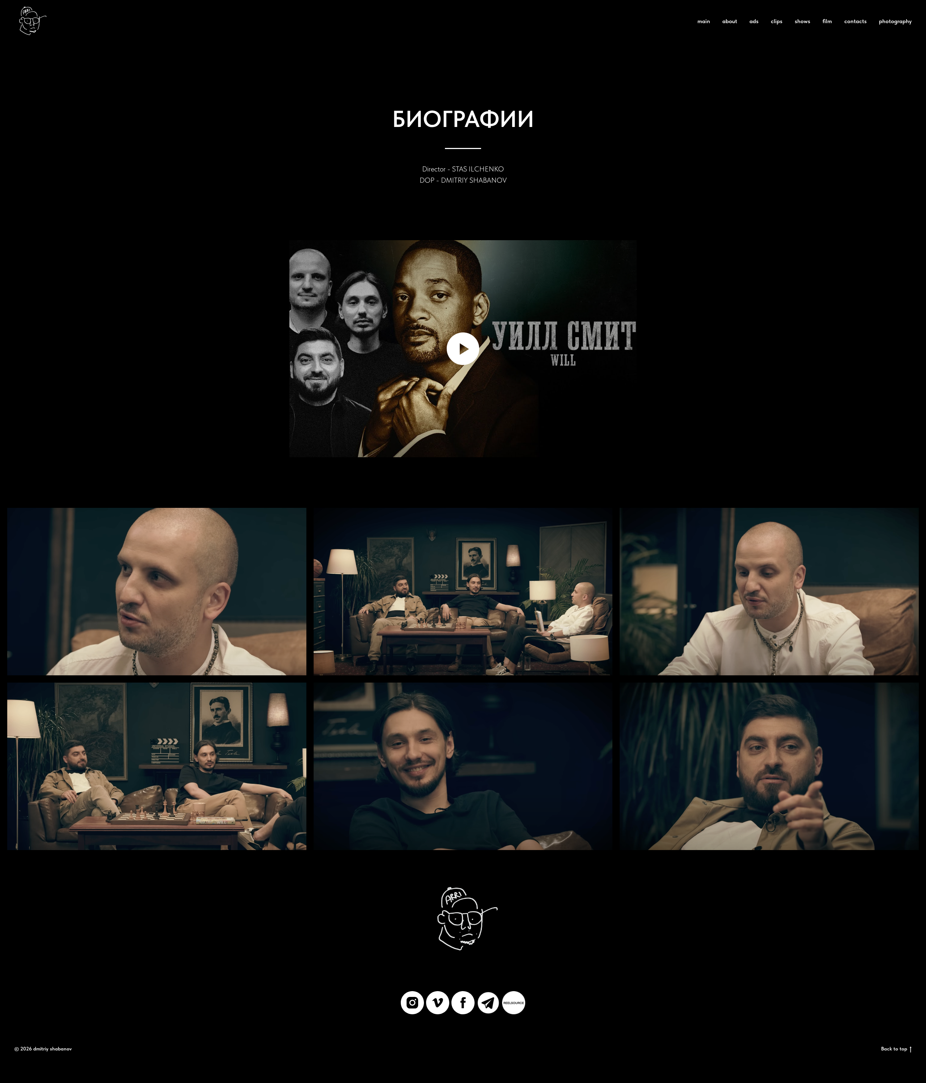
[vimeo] (437, 1002)
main (703, 21)
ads (754, 21)
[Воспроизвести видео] (463, 348)
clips (776, 21)
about (729, 21)
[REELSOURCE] (513, 1002)
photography (895, 21)
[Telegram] (488, 1002)
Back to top (894, 1049)
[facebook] (463, 1002)
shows (802, 21)
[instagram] (412, 1002)
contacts (855, 21)
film (827, 21)
